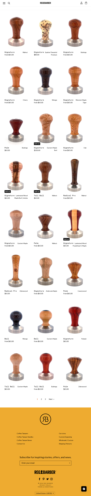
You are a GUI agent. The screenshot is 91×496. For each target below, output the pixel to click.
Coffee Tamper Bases (24, 440)
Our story (62, 433)
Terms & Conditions (45, 487)
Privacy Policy (45, 485)
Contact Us (21, 444)
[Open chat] (84, 489)
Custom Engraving (65, 437)
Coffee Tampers (22, 433)
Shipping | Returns (65, 444)
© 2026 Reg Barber (45, 483)
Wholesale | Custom (66, 440)
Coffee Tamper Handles (25, 437)
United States (44, 493)
